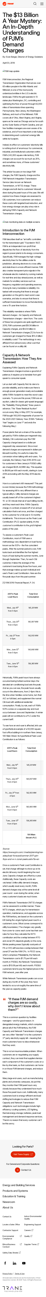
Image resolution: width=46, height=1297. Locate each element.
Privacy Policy (8, 1274)
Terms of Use (20, 1274)
